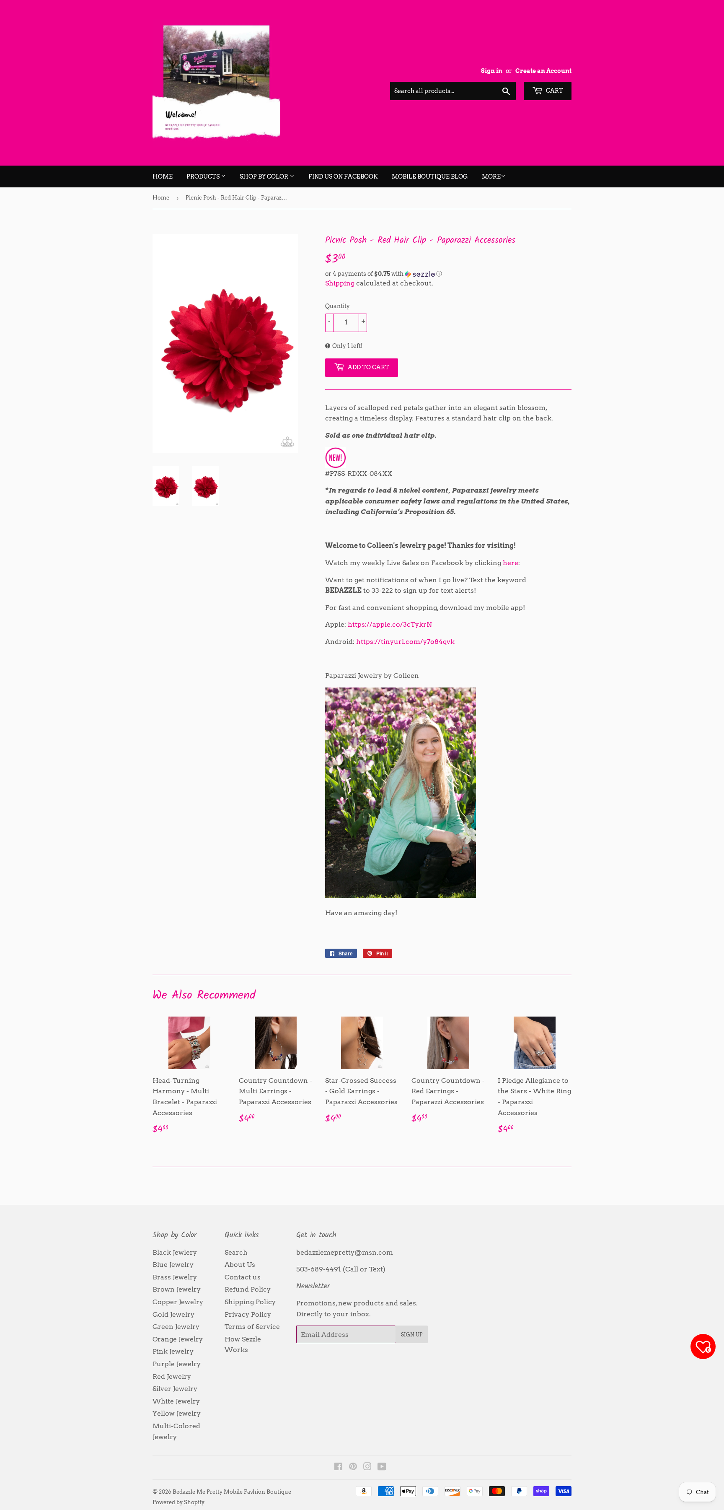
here (510, 563)
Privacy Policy (248, 1314)
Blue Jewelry (173, 1265)
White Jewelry (176, 1401)
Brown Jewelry (177, 1289)
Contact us (243, 1277)
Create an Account (543, 70)
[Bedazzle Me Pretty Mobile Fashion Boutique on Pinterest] (353, 1467)
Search (236, 1252)
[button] (448, 274)
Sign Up (411, 1334)
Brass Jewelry (175, 1277)
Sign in (491, 70)
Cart (554, 90)
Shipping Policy (250, 1302)
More (491, 176)
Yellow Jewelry (177, 1413)
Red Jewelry (172, 1376)
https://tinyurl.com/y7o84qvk (405, 642)
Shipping (339, 283)
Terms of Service (252, 1327)
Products (203, 176)
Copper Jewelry (178, 1302)
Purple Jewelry (177, 1364)
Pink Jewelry (173, 1351)
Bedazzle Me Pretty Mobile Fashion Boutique (232, 1492)
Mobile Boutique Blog (430, 176)
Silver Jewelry (175, 1389)
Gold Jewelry (173, 1314)
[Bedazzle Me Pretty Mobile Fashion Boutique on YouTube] (382, 1467)
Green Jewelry (176, 1327)
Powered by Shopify (178, 1502)
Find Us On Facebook (343, 176)
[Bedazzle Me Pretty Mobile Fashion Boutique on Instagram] (367, 1467)
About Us (240, 1265)
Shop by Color (265, 176)
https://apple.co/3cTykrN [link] (390, 624)
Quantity (337, 306)
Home (163, 176)
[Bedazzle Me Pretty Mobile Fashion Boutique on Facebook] (338, 1467)
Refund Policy (248, 1289)
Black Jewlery (175, 1252)
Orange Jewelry (178, 1339)
